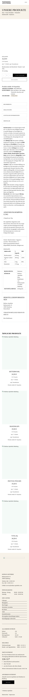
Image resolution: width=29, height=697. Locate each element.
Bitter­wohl (14, 371)
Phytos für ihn (14, 481)
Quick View (25, 339)
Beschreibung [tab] (8, 104)
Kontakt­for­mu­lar (6, 614)
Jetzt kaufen (14, 79)
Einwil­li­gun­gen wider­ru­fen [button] (8, 618)
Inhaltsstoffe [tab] (8, 109)
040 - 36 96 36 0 (10, 581)
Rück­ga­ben (5, 602)
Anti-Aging (22, 90)
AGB (3, 611)
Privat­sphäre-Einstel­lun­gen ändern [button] (10, 616)
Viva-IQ (14, 536)
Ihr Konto (4, 609)
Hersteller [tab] (7, 120)
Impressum (12, 694)
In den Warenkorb (19, 75)
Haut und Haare (15, 90)
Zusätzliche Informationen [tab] (12, 115)
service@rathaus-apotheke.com (14, 585)
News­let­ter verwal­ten (7, 607)
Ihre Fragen (5, 605)
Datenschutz (5, 694)
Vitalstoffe (13, 92)
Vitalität (14, 95)
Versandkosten (15, 64)
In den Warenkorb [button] (14, 423)
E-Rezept (4, 600)
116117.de (24, 668)
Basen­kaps (14, 426)
